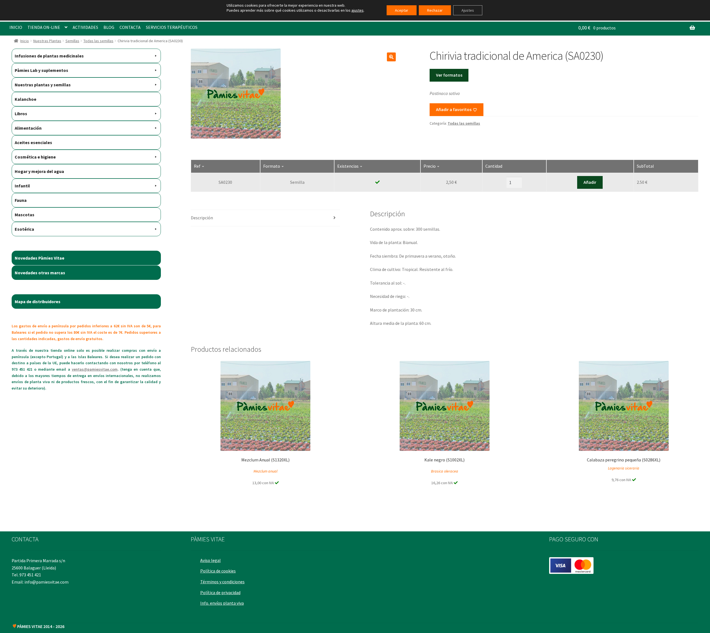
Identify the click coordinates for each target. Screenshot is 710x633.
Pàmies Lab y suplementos (41, 70)
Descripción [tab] (202, 217)
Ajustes (468, 10)
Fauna (21, 200)
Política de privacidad (220, 592)
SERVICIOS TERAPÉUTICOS (171, 27)
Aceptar (401, 10)
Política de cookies (218, 571)
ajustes (357, 10)
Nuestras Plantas (47, 40)
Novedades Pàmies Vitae (39, 258)
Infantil (22, 186)
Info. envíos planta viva (222, 603)
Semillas (72, 40)
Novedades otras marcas (40, 272)
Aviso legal (210, 560)
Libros (21, 113)
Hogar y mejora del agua (39, 171)
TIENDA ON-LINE (43, 27)
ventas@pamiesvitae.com (95, 369)
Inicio (24, 40)
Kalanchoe (25, 99)
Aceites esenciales (33, 142)
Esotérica (24, 229)
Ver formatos (449, 75)
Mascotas (24, 214)
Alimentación (28, 128)
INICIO (15, 27)
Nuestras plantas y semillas (43, 84)
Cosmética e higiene (35, 157)
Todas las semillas (98, 40)
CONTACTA (130, 27)
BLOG (108, 27)
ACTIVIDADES (85, 27)
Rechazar (435, 10)
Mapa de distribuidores (37, 301)
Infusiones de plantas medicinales (49, 56)
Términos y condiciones (222, 581)
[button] (391, 56)
